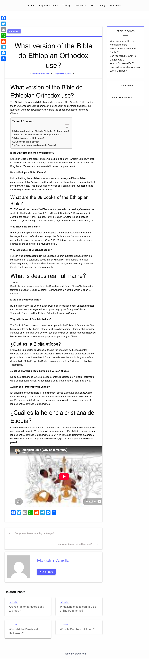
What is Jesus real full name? (29, 138)
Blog (102, 5)
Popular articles (48, 5)
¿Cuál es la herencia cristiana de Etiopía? (35, 145)
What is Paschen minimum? (77, 629)
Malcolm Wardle (41, 73)
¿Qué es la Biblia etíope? (26, 141)
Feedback (115, 5)
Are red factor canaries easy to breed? (26, 608)
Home (31, 5)
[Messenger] (3, 53)
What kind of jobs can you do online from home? (78, 608)
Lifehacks (80, 5)
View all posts (46, 571)
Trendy (66, 5)
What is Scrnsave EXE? (122, 63)
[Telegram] (3, 47)
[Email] (3, 30)
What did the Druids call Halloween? (23, 631)
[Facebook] (3, 18)
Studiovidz (80, 653)
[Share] (3, 59)
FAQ (93, 5)
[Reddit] (3, 41)
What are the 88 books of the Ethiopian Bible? (37, 134)
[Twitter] (3, 24)
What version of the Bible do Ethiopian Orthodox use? (41, 131)
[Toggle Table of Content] (66, 126)
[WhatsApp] (3, 35)
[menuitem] (31, 5)
